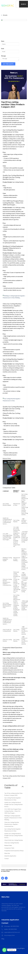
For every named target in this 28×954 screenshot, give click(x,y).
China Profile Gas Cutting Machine (13, 840)
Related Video (8, 845)
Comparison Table (9, 848)
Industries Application (10, 856)
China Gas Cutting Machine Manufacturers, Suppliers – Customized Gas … (11, 824)
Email (2, 48)
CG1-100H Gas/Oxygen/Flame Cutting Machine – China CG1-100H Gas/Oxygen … (12, 811)
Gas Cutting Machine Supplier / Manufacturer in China (12, 830)
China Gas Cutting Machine (11, 842)
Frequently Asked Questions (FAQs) (13, 850)
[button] (23, 786)
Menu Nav (7, 853)
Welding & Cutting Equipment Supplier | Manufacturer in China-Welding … (13, 817)
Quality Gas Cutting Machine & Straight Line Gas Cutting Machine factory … (13, 804)
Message (3, 56)
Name (2, 41)
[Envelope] (2, 878)
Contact (6, 858)
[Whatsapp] (6, 878)
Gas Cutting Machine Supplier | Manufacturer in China (12, 799)
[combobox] (17, 4)
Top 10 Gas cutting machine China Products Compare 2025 (13, 794)
